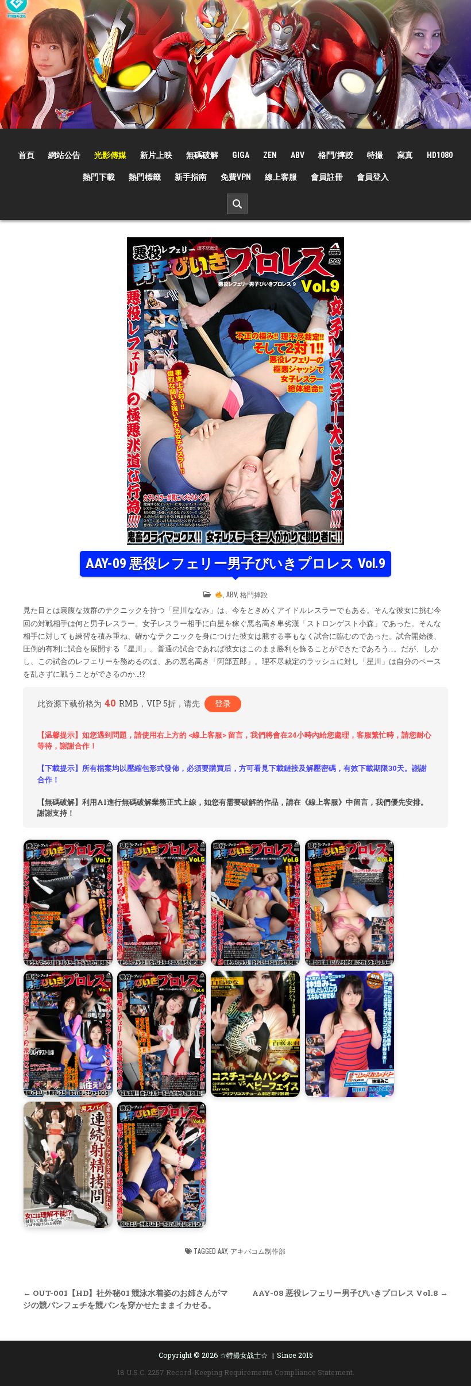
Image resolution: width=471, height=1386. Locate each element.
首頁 (26, 155)
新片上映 (156, 155)
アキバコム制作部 (257, 1251)
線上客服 (281, 177)
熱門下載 (99, 177)
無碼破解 (202, 155)
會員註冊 (327, 177)
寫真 (405, 155)
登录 (223, 703)
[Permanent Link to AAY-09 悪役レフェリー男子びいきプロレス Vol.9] (235, 391)
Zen (270, 155)
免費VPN (236, 177)
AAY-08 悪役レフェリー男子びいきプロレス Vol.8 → (350, 1293)
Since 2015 (295, 1355)
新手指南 (191, 177)
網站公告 (64, 155)
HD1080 (440, 155)
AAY (222, 1251)
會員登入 (373, 177)
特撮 (375, 155)
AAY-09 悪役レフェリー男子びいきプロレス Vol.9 (235, 563)
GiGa (240, 155)
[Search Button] (237, 204)
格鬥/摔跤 (335, 155)
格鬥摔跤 (254, 594)
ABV (297, 155)
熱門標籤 (145, 177)
